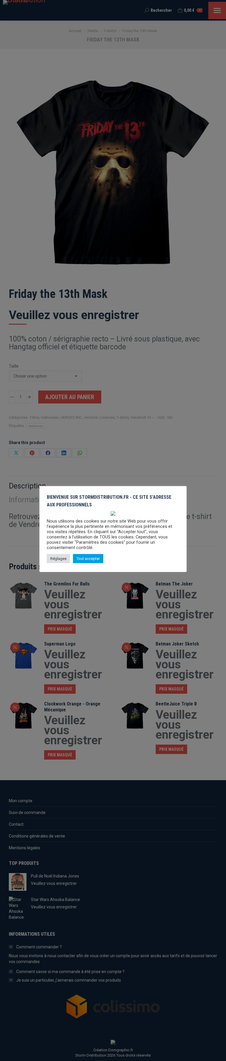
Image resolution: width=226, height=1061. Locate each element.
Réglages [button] (58, 558)
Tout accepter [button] (88, 558)
